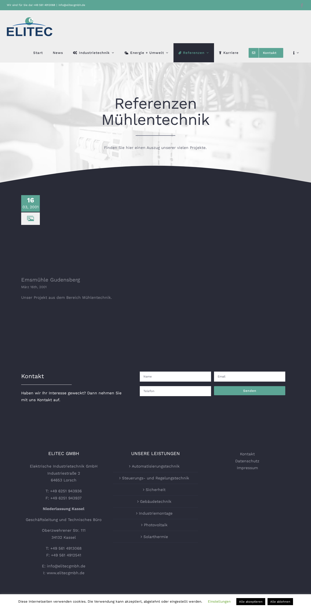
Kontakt (247, 454)
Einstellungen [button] (219, 601)
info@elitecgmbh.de (72, 5)
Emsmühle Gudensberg (80, 227)
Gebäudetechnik (155, 501)
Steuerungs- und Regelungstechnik (155, 478)
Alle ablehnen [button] (280, 601)
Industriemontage (156, 513)
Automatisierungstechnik (156, 466)
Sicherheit (156, 489)
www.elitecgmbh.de (65, 573)
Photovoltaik (156, 525)
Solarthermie (155, 536)
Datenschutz (247, 461)
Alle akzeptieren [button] (251, 601)
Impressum (247, 468)
